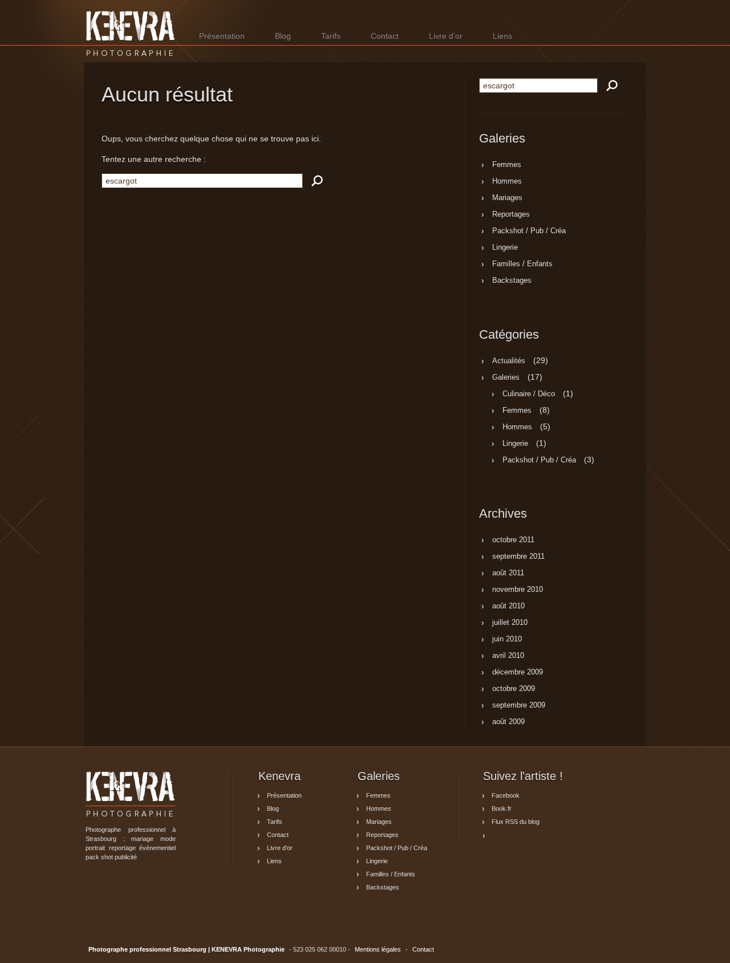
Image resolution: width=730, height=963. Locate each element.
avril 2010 (508, 656)
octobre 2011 (513, 541)
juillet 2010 (510, 623)
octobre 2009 (513, 689)
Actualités (508, 361)
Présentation (222, 35)
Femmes (506, 165)
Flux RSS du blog (516, 821)
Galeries (506, 377)
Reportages (511, 215)
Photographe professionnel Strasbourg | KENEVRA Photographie (131, 33)
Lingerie (505, 248)
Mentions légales (378, 949)
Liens (502, 35)
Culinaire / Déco (528, 394)
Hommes (507, 182)
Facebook (506, 795)
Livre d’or (446, 35)
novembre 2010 (517, 590)
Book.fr (502, 808)
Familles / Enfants (522, 265)
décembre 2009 (517, 673)
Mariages (507, 198)
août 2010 (508, 607)
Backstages (512, 281)
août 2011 (508, 574)
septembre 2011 (518, 557)
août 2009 (508, 722)
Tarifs (330, 35)
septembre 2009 (518, 706)
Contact (385, 35)
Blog (283, 35)
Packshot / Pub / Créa (529, 231)
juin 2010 (507, 640)
